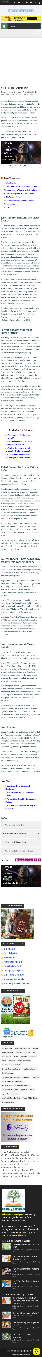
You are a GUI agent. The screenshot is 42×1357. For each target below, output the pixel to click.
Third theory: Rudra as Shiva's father (20, 194)
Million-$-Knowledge (24, 1354)
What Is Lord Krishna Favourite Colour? (25, 1313)
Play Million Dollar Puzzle (12, 966)
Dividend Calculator (11, 957)
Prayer (4, 1061)
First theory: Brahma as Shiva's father (21, 186)
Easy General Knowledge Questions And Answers (15, 1077)
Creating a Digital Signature (14, 970)
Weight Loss (12, 1061)
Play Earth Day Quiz (10, 953)
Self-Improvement (7, 1048)
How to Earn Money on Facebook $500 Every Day (15, 1085)
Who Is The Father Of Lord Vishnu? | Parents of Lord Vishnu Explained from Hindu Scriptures (25, 1301)
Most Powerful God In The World (11, 1098)
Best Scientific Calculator (13, 961)
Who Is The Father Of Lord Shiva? (15, 883)
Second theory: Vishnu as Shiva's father (21, 190)
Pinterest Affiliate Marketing (30, 1098)
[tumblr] (35, 3)
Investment (33, 1056)
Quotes (28, 1052)
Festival (16, 1056)
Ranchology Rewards (8, 1102)
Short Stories (19, 1052)
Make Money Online (7, 1052)
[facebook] (15, 3)
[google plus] (31, 859)
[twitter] (19, 3)
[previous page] (10, 891)
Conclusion (10, 204)
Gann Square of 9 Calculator (14, 974)
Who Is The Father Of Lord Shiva (23, 94)
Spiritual (8, 94)
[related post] (21, 876)
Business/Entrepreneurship (22, 1048)
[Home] (3, 26)
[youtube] (39, 3)
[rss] (31, 1351)
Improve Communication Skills (10, 1094)
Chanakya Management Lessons (11, 1069)
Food (34, 1052)
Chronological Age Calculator (14, 979)
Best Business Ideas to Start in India (12, 1065)
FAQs (7, 208)
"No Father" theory (13, 197)
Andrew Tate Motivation (24, 1061)
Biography (24, 1056)
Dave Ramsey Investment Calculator (16, 983)
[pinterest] (27, 3)
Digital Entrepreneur (7, 1073)
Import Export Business (27, 1090)
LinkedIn (8, 1161)
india (3, 94)
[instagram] (23, 3)
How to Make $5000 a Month (10, 1090)
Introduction (10, 183)
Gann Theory (35, 1077)
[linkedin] (31, 3)
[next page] (31, 891)
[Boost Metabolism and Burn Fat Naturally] (21, 20)
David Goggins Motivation (30, 1069)
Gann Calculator (9, 948)
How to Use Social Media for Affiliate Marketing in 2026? (24, 1258)
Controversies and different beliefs (19, 201)
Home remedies (6, 1056)
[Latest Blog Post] (6, 1246)
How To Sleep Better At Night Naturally (12, 1081)
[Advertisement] (21, 59)
